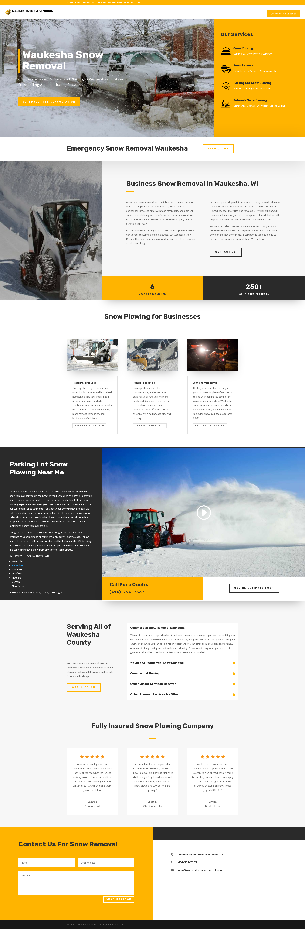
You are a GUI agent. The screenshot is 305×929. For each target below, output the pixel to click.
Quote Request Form (283, 13)
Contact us (225, 252)
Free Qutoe (218, 148)
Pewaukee (17, 565)
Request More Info (89, 426)
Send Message (118, 899)
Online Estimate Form (254, 588)
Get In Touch (83, 687)
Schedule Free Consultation (48, 101)
